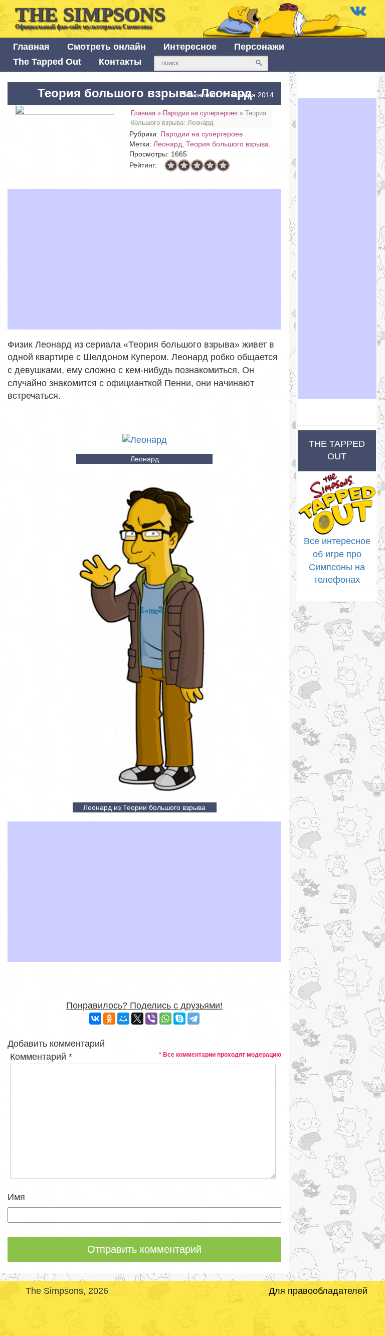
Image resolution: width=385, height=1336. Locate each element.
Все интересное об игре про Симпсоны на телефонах (337, 560)
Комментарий (41, 1057)
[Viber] (151, 1019)
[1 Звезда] (170, 165)
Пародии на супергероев (200, 113)
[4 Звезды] (210, 165)
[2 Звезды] (183, 165)
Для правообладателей (318, 1291)
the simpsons (90, 16)
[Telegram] (193, 1019)
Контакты (120, 62)
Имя (16, 1197)
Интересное (190, 47)
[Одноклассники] (109, 1019)
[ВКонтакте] (95, 1019)
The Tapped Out (47, 62)
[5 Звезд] (223, 165)
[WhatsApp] (165, 1019)
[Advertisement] (144, 259)
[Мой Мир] (123, 1019)
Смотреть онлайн (106, 47)
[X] (137, 1019)
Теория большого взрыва (227, 144)
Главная (31, 47)
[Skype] (179, 1019)
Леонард (167, 144)
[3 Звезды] (197, 165)
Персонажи (259, 47)
